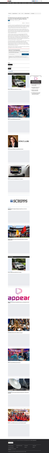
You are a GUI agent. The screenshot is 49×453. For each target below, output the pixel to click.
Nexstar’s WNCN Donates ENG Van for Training (36, 85)
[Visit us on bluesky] (36, 1)
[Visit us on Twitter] (33, 1)
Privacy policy (26, 445)
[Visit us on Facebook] (32, 1)
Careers (17, 447)
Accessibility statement (11, 447)
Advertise (34, 447)
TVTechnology (12, 20)
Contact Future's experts (19, 445)
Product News (10, 64)
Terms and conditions (10, 445)
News (9, 20)
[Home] (8, 3)
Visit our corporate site (33, 440)
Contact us (25, 447)
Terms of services (17, 56)
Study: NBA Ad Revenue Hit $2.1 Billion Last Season (35, 87)
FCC (22, 13)
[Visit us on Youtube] (35, 1)
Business (9, 68)
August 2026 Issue (15, 13)
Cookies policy (34, 445)
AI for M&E (32, 13)
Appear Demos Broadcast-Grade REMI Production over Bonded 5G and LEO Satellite (36, 82)
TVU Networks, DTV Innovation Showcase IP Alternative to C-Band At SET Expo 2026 (36, 93)
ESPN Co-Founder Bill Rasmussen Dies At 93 (35, 90)
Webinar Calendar (27, 13)
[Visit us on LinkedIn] (34, 1)
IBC (19, 13)
